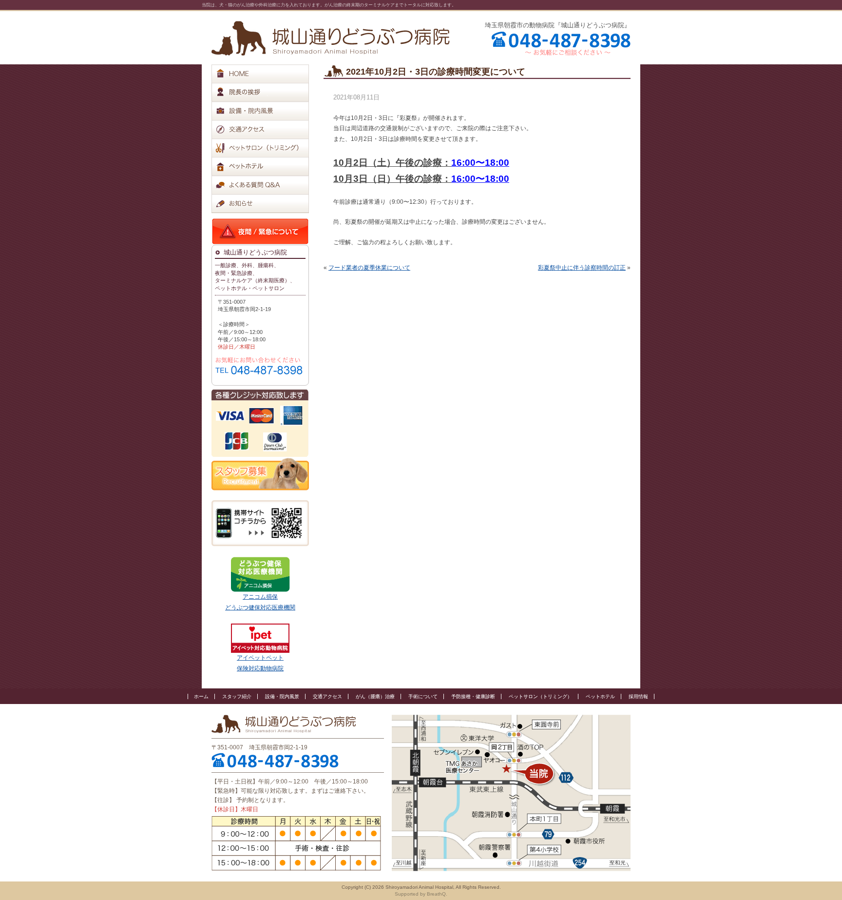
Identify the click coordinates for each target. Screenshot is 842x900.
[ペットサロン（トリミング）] (267, 147)
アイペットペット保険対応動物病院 (260, 663)
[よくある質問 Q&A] (267, 185)
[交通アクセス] (267, 129)
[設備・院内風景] (267, 110)
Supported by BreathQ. (421, 894)
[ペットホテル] (267, 166)
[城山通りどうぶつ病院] (330, 38)
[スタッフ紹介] (267, 92)
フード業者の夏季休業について (369, 267)
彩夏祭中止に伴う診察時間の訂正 (582, 267)
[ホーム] (267, 73)
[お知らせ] (267, 203)
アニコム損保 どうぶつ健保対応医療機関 (260, 602)
